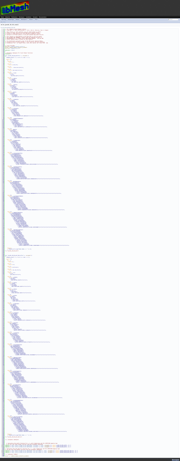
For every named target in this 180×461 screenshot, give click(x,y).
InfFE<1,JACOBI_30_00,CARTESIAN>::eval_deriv (27, 450)
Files (36, 20)
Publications (14, 17)
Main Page (4, 19)
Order (42, 445)
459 (2, 446)
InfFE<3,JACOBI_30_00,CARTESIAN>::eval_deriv (27, 452)
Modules (17, 19)
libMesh (13, 50)
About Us (7, 17)
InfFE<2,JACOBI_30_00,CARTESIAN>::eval (25, 446)
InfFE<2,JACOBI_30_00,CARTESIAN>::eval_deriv (27, 451)
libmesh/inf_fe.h (15, 48)
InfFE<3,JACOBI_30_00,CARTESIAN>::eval (25, 446)
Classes (31, 20)
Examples (35, 17)
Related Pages (11, 19)
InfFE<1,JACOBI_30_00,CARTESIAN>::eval (25, 445)
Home (2, 17)
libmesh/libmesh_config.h (17, 46)
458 (2, 446)
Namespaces (24, 20)
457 (2, 445)
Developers (21, 17)
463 (2, 450)
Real (6, 55)
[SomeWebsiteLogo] (90, 7)
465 (2, 452)
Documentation (42, 17)
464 (2, 451)
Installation (28, 17)
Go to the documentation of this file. (8, 27)
